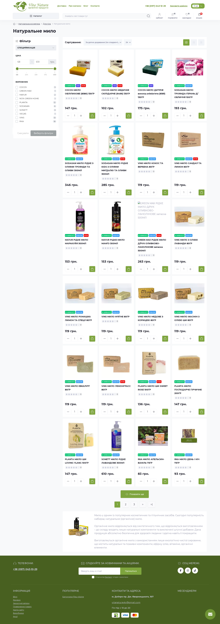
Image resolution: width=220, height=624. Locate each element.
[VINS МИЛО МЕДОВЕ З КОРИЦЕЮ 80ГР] (153, 293)
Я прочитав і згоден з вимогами (111, 577)
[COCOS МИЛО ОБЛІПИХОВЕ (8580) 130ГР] (80, 67)
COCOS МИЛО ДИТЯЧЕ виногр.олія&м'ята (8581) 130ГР (151, 94)
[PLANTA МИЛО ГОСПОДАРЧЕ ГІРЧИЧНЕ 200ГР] (189, 363)
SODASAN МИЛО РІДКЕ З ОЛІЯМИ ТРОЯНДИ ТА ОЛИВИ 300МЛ (79, 167)
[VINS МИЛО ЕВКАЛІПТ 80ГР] (80, 363)
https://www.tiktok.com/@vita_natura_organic (195, 571)
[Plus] (81, 116)
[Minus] (68, 116)
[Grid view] (186, 42)
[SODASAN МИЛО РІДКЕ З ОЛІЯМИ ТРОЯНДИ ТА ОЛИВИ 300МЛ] (80, 140)
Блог (86, 6)
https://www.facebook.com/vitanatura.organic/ (181, 571)
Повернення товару (22, 606)
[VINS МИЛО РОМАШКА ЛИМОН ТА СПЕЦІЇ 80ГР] (80, 293)
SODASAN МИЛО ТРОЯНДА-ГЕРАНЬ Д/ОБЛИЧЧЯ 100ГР (186, 94)
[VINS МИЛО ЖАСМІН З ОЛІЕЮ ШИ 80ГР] (189, 293)
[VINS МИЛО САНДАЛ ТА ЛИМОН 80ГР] (189, 140)
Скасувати (23, 133)
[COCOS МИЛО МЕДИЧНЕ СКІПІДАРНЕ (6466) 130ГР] (116, 67)
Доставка (61, 6)
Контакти (95, 6)
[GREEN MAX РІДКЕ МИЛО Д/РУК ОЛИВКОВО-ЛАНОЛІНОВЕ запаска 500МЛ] (153, 217)
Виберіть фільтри (43, 133)
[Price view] (201, 42)
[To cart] (92, 116)
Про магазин (75, 6)
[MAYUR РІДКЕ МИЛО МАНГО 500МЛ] (116, 217)
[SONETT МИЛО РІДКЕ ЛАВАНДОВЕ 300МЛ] (116, 436)
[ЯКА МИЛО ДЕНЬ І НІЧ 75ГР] (189, 436)
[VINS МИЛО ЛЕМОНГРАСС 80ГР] (116, 363)
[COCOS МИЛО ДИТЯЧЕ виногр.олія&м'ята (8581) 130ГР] (153, 67)
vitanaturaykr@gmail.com (126, 602)
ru (201, 6)
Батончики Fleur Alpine (73, 597)
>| (152, 504)
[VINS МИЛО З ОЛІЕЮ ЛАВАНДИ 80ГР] (189, 217)
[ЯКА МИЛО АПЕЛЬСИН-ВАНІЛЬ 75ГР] (153, 436)
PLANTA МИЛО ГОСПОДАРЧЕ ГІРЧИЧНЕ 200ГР (188, 390)
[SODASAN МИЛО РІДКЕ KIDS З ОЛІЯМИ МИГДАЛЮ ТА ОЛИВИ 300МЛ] (116, 140)
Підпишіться (131, 571)
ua (196, 6)
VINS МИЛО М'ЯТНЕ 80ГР (115, 316)
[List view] (194, 42)
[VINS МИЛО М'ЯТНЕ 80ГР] (116, 293)
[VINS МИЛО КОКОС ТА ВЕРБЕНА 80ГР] (153, 140)
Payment (108, 577)
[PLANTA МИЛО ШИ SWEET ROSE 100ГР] (153, 363)
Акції (15, 616)
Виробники (18, 613)
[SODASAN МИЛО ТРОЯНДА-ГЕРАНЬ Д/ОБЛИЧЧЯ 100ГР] (189, 67)
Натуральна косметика (29, 24)
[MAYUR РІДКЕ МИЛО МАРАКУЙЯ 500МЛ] (80, 217)
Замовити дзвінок (179, 6)
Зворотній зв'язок (21, 603)
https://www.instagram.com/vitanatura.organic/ (188, 571)
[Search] (148, 16)
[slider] (17, 68)
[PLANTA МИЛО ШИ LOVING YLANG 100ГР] (80, 436)
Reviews (17, 600)
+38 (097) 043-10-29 (25, 569)
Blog (15, 597)
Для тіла (47, 24)
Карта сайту (18, 610)
